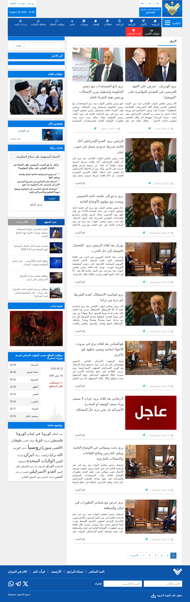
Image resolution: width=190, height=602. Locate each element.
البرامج (131, 24)
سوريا (46, 447)
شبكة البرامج (75, 571)
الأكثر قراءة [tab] (22, 222)
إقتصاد (96, 24)
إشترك (98, 583)
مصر (61, 434)
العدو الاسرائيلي (42, 471)
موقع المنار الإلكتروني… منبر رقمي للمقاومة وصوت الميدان (30, 262)
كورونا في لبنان (39, 433)
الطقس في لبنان (21, 472)
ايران (29, 454)
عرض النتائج (36, 204)
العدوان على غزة (37, 466)
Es (157, 3)
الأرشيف (13, 3)
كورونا (21, 433)
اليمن (59, 461)
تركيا (53, 455)
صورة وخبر (57, 305)
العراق (50, 466)
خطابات (108, 24)
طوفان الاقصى (28, 441)
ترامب (45, 455)
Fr (150, 3)
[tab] (36, 156)
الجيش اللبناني (28, 477)
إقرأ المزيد (80, 183)
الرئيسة (155, 24)
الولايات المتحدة (41, 460)
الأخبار (143, 24)
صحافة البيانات (38, 24)
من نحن (31, 3)
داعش (24, 448)
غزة (39, 439)
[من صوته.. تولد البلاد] (36, 328)
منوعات (84, 24)
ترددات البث (20, 24)
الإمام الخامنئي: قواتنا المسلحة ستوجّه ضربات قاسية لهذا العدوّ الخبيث (32, 232)
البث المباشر (15, 139)
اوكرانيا (20, 455)
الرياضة (120, 24)
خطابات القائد (55, 74)
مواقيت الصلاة (57, 24)
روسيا (34, 447)
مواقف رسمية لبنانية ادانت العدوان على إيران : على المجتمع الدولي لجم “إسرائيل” (30, 292)
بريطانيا (37, 455)
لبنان (55, 433)
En (142, 3)
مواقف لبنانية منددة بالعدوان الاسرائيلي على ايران (33, 277)
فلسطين (56, 440)
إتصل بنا (22, 3)
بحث (18, 45)
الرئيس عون (42, 477)
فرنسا (46, 440)
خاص (72, 24)
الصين (58, 476)
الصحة (51, 477)
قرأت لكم (39, 571)
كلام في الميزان (17, 571)
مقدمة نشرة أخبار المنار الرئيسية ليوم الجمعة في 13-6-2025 (31, 247)
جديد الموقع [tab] (50, 222)
